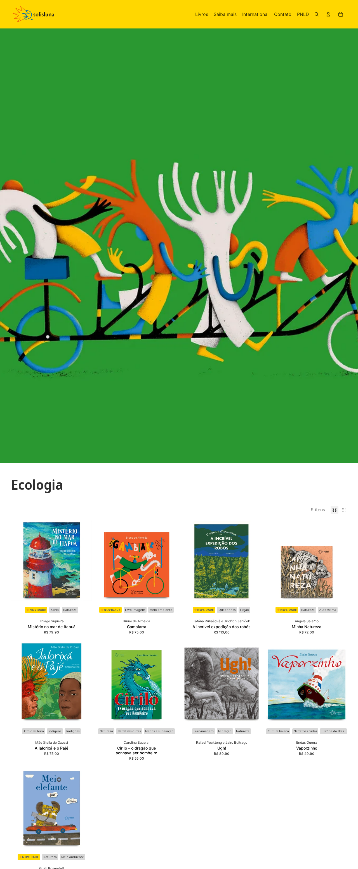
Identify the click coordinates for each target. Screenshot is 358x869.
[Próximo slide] (83, 560)
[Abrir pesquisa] (316, 14)
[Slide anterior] (19, 560)
